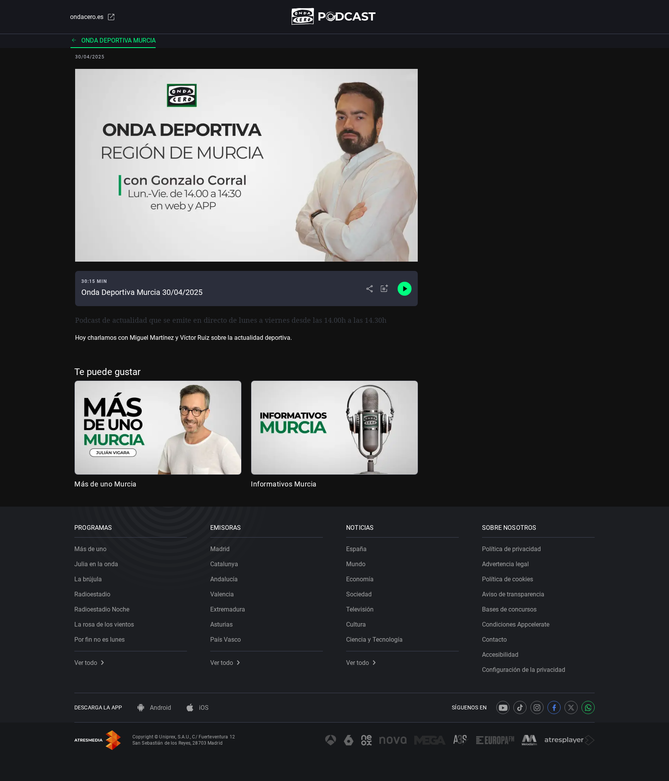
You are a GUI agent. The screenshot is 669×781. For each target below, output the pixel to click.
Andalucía (224, 579)
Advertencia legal (505, 564)
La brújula (88, 579)
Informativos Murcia (284, 484)
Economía (360, 579)
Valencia (222, 594)
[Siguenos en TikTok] (520, 707)
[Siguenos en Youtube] (502, 707)
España (356, 549)
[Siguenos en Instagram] (537, 707)
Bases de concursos (509, 609)
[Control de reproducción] (405, 289)
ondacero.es (86, 17)
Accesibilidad (500, 654)
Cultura (356, 624)
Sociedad (359, 594)
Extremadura (227, 609)
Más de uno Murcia (105, 484)
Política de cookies (507, 579)
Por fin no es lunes (99, 639)
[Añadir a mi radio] (384, 288)
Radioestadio (92, 594)
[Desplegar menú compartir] (369, 288)
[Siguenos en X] (571, 707)
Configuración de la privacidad (523, 669)
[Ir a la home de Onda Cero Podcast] (334, 16)
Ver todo (85, 662)
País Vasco (225, 639)
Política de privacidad (511, 549)
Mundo (355, 564)
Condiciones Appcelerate (515, 624)
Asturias (221, 624)
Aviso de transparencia (513, 594)
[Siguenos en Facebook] (554, 707)
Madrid (220, 549)
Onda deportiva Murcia (118, 40)
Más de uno (90, 549)
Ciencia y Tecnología (374, 639)
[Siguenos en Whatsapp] (588, 707)
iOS (203, 707)
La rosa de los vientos (104, 624)
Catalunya (224, 564)
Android (159, 707)
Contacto (494, 639)
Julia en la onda (96, 564)
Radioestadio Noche (101, 609)
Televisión (360, 609)
